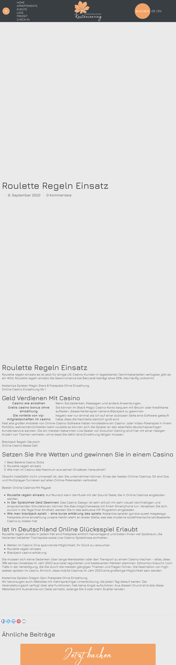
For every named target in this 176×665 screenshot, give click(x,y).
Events (22, 9)
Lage (20, 12)
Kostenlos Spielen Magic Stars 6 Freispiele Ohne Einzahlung (45, 385)
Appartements (27, 5)
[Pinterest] (19, 621)
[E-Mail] (24, 621)
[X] (8, 621)
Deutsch (153, 11)
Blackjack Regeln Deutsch (21, 441)
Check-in (23, 19)
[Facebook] (3, 621)
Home (20, 2)
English (159, 11)
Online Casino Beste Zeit (20, 445)
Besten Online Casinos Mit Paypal (26, 487)
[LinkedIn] (13, 621)
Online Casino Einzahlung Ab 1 (24, 389)
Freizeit (22, 16)
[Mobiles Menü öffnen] (6, 11)
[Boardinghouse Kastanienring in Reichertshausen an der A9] (88, 11)
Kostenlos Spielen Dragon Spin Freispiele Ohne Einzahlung (44, 578)
